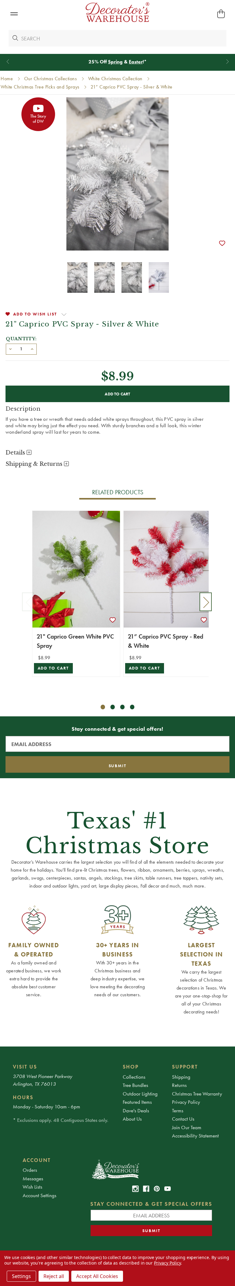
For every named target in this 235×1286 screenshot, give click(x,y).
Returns (179, 1085)
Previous (28, 602)
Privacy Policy (186, 1102)
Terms (177, 1110)
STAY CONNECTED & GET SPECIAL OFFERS (151, 1203)
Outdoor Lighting (140, 1093)
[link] (135, 1189)
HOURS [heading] (23, 1097)
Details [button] (16, 452)
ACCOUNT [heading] (37, 1160)
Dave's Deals (136, 1110)
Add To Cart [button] (53, 668)
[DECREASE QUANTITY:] (10, 348)
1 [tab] (103, 707)
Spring (115, 61)
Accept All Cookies (97, 1276)
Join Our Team (186, 1127)
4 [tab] (132, 707)
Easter (136, 61)
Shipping (181, 1076)
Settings (21, 1276)
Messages (33, 1178)
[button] (14, 14)
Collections (134, 1076)
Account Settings (39, 1195)
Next (206, 602)
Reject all (53, 1276)
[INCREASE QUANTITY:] (32, 348)
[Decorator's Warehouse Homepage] (151, 1169)
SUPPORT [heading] (185, 1066)
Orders (30, 1170)
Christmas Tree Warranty (197, 1093)
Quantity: (21, 338)
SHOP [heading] (131, 1066)
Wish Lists (32, 1186)
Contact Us (183, 1118)
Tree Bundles (135, 1085)
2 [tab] (112, 707)
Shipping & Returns (35, 464)
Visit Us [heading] (25, 1066)
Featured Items (137, 1102)
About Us (132, 1118)
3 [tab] (122, 707)
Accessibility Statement (195, 1135)
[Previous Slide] (7, 61)
